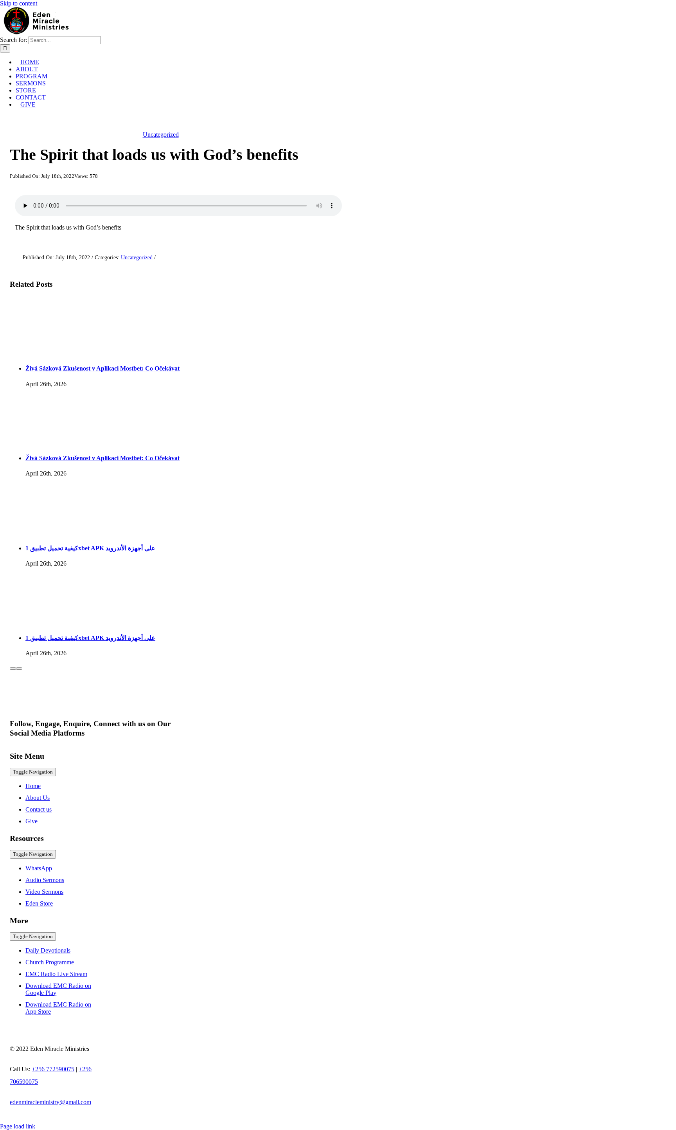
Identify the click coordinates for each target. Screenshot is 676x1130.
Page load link (17, 1126)
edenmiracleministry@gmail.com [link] (50, 1102)
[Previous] (13, 668)
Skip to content (18, 3)
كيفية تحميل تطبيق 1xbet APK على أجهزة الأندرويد (90, 548)
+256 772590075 (53, 1069)
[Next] (19, 668)
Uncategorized (161, 134)
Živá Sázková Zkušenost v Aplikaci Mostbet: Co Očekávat (102, 368)
